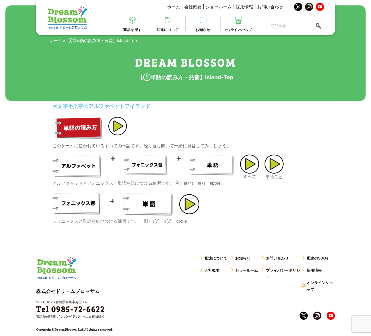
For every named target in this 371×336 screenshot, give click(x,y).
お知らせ (242, 258)
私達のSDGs (317, 258)
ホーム (173, 6)
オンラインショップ (320, 286)
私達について (216, 258)
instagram (309, 7)
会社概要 (193, 6)
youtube (320, 7)
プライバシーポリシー (283, 273)
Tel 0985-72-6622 (70, 308)
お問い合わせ (270, 6)
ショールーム (219, 6)
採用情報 (244, 6)
